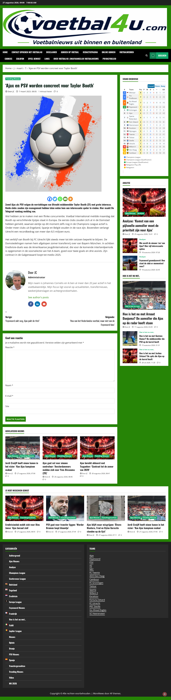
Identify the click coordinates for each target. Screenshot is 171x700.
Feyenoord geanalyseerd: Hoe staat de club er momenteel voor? (130, 263)
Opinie (12, 642)
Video (11, 677)
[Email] (65, 199)
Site (7, 406)
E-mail (9, 395)
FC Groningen (96, 582)
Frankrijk (13, 613)
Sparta (93, 589)
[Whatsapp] (60, 199)
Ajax (92, 555)
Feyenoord (95, 558)
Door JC (11, 91)
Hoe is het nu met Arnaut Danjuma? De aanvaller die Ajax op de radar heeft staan (143, 318)
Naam (9, 385)
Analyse (141, 213)
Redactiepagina (90, 52)
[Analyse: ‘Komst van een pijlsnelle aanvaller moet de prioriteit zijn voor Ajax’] (144, 202)
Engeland (13, 590)
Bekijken (162, 55)
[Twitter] (55, 199)
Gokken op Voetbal (70, 52)
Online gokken (108, 52)
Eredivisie (13, 596)
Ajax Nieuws (13, 456)
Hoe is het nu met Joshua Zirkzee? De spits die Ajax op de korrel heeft (130, 356)
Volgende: (92, 320)
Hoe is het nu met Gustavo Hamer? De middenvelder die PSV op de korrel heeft (130, 338)
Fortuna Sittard (97, 599)
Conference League (17, 578)
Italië (11, 625)
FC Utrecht (95, 603)
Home (5, 52)
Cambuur (94, 579)
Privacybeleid (109, 58)
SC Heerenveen (97, 613)
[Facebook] (49, 199)
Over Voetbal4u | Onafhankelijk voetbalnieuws (76, 58)
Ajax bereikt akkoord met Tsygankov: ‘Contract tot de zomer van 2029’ (96, 466)
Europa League (15, 602)
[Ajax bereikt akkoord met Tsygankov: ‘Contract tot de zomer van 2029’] (97, 447)
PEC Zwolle (95, 606)
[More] (70, 199)
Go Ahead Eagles (98, 610)
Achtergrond (14, 555)
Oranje (12, 648)
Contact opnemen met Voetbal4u (27, 52)
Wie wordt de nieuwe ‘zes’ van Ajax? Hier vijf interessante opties (130, 245)
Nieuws (12, 637)
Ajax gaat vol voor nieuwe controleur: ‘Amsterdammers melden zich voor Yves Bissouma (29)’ (59, 468)
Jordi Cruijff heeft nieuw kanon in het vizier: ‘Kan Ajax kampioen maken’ (21, 466)
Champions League (17, 572)
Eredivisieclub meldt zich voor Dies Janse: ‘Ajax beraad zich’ (22, 526)
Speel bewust (34, 58)
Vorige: (22, 319)
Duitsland (13, 584)
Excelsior (94, 596)
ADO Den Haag (97, 575)
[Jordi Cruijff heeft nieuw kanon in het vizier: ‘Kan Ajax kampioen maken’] (22, 447)
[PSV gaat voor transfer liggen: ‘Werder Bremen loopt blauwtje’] (65, 508)
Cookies (8, 58)
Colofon (20, 58)
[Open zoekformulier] (147, 55)
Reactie (9, 347)
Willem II (94, 593)
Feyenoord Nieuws (17, 607)
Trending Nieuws (13, 79)
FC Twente (95, 572)
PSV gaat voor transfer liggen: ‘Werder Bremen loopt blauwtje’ (65, 526)
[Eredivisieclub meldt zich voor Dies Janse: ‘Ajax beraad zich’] (24, 508)
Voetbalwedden (126, 52)
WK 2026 (13, 683)
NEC (92, 569)
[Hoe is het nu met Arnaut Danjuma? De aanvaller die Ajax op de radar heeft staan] (144, 295)
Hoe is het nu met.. (132, 306)
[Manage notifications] (165, 694)
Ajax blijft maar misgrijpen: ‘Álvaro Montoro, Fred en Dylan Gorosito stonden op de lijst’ (104, 528)
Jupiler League (15, 631)
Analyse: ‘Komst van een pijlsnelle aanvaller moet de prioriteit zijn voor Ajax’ (140, 225)
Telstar (93, 586)
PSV (91, 562)
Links (47, 58)
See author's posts (38, 297)
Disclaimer (51, 52)
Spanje (12, 660)
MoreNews (98, 693)
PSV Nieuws (53, 517)
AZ (91, 565)
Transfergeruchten (27, 517)
